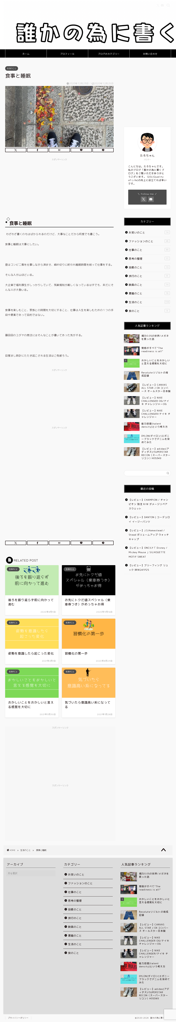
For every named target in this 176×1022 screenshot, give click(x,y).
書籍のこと (148, 293)
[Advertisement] (59, 186)
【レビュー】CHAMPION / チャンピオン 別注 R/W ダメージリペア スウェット (148, 504)
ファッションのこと (148, 241)
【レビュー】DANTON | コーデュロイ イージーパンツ (149, 519)
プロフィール (67, 53)
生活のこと (11, 68)
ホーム (26, 53)
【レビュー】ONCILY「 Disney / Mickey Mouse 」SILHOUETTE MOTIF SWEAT (148, 552)
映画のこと (148, 285)
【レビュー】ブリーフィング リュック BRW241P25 (148, 567)
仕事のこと (148, 250)
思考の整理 (148, 258)
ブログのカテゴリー (109, 53)
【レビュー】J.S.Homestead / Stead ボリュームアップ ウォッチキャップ (149, 535)
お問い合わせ (150, 53)
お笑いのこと (148, 232)
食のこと (148, 311)
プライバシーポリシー (18, 1017)
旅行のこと (148, 276)
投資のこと (148, 267)
